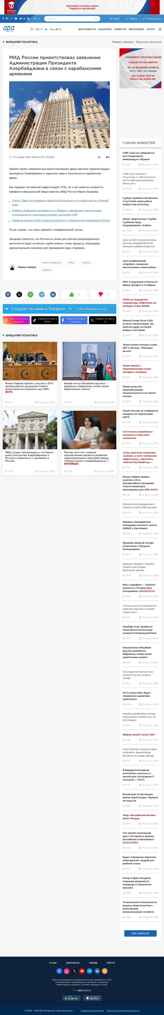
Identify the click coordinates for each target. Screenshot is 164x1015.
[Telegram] (20, 18)
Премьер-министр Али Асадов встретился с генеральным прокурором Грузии (61, 220)
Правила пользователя (92, 1010)
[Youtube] (16, 18)
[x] (74, 971)
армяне (86, 262)
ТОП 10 (111, 962)
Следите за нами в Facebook (75, 320)
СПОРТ (151, 29)
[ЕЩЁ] (159, 29)
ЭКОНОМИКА (136, 29)
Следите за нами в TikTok (47, 320)
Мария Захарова (51, 262)
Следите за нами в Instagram (18, 320)
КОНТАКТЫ (73, 962)
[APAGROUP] (82, 990)
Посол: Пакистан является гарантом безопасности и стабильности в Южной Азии (60, 202)
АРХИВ (93, 962)
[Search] (96, 19)
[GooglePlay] (71, 998)
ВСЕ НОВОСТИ (87, 29)
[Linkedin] (24, 18)
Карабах (47, 270)
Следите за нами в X (105, 320)
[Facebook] (3, 18)
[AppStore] (92, 998)
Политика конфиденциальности (123, 1010)
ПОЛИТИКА (105, 29)
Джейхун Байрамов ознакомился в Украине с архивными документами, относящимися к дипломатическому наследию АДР (57, 212)
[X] (11, 18)
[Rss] (28, 18)
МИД (71, 262)
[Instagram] (7, 18)
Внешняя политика (148, 42)
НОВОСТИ (120, 29)
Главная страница (122, 42)
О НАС (53, 962)
